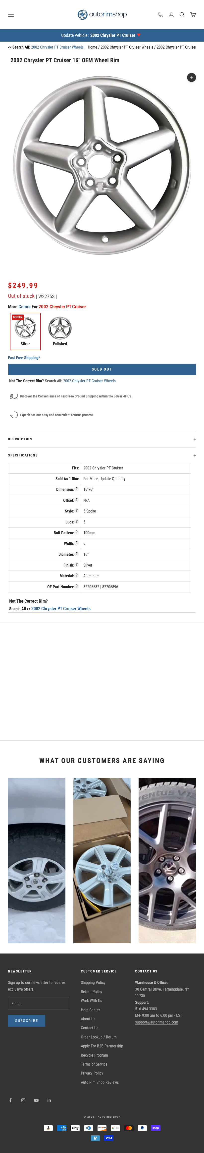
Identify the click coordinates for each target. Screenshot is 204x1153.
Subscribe (26, 1021)
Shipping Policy (93, 982)
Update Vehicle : (98, 35)
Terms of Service (94, 1064)
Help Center (90, 1010)
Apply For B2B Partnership (102, 1046)
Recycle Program (94, 1055)
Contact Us (89, 1027)
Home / (94, 47)
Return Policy (91, 991)
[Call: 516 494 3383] (160, 14)
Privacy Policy (92, 1073)
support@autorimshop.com (156, 1022)
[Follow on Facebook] (10, 1100)
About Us (88, 1019)
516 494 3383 (146, 1009)
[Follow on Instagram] (23, 1100)
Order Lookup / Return (99, 1037)
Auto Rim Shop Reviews (100, 1082)
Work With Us (91, 1000)
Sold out (102, 369)
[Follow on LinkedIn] (49, 1100)
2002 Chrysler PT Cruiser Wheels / (129, 47)
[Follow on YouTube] (36, 1100)
